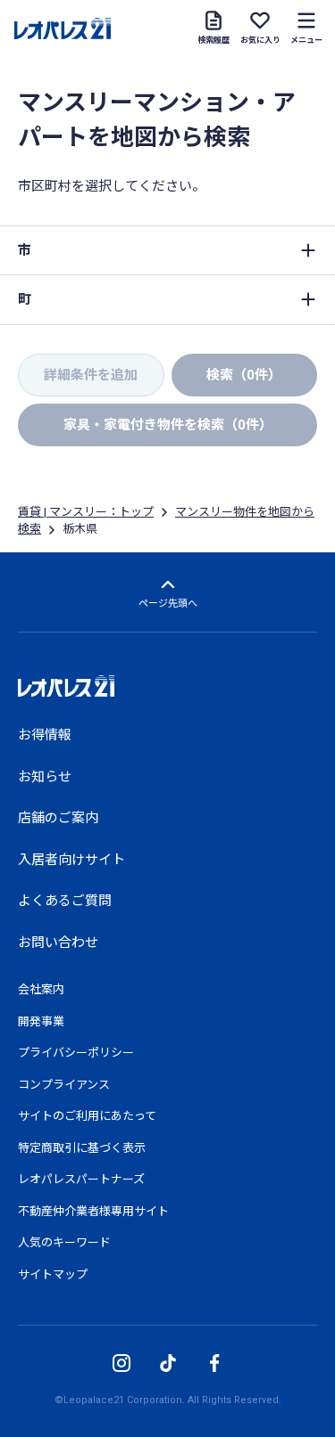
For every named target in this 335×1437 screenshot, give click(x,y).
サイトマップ (53, 1274)
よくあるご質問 (65, 901)
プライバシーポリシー (76, 1052)
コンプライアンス (64, 1084)
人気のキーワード (64, 1242)
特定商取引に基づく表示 (82, 1148)
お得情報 (44, 735)
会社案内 (41, 989)
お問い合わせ (58, 943)
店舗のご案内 (58, 818)
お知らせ (44, 777)
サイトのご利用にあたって (87, 1116)
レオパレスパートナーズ (81, 1179)
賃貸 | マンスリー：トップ (86, 511)
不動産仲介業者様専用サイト (93, 1211)
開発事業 (41, 1021)
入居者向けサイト (71, 860)
